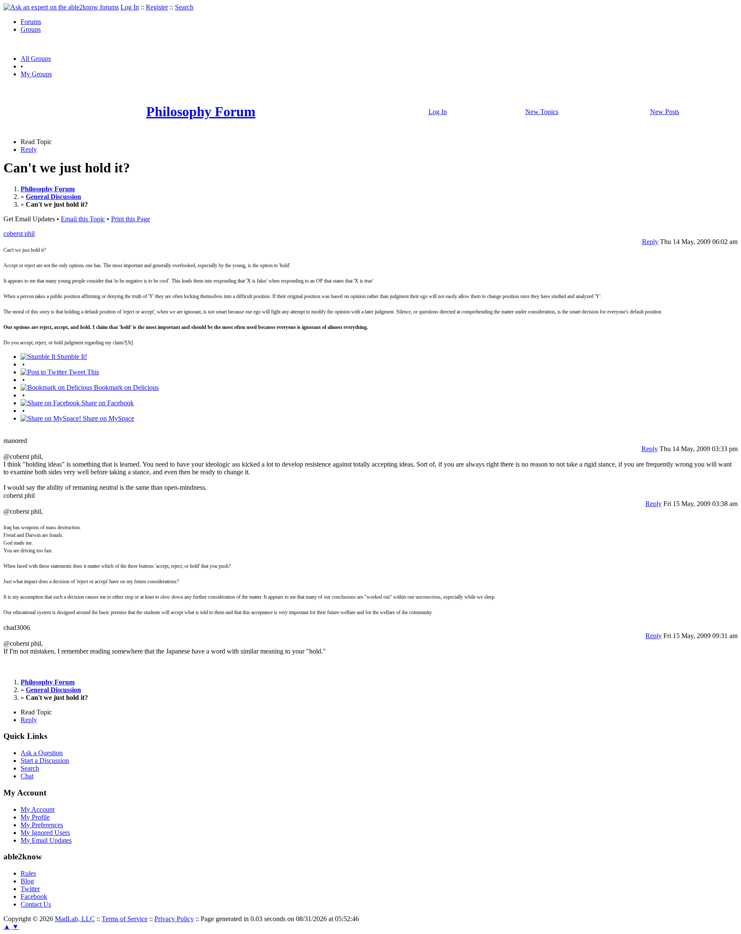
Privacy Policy (174, 918)
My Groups (36, 74)
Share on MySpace (107, 418)
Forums (31, 21)
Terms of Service (125, 918)
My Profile (35, 817)
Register (157, 7)
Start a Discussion (45, 760)
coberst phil (19, 233)
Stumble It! (71, 356)
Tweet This (83, 372)
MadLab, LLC (75, 918)
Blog (27, 881)
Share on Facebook (107, 403)
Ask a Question (42, 752)
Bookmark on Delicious (125, 387)
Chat (27, 776)
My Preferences (42, 825)
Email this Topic (83, 219)
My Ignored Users (45, 832)
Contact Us (36, 904)
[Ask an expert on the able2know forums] (61, 7)
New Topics (541, 111)
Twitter (30, 888)
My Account (37, 809)
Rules (28, 873)
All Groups (36, 58)
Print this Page (130, 219)
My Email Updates (46, 840)
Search (184, 7)
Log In (129, 7)
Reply (29, 149)
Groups (31, 29)
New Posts (664, 111)
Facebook (34, 896)
